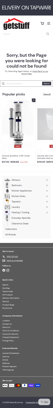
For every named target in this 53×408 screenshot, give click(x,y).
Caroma (5, 356)
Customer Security (10, 334)
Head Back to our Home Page (34, 72)
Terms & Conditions (10, 330)
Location (6, 320)
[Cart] (42, 23)
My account (7, 308)
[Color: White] (39, 151)
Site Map (6, 288)
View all (47, 94)
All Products (7, 295)
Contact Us (7, 324)
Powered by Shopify (34, 402)
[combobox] (26, 33)
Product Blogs (8, 305)
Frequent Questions (10, 337)
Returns (5, 301)
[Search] (48, 33)
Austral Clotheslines (10, 353)
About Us (6, 327)
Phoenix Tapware (9, 366)
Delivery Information (10, 298)
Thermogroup (8, 370)
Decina (5, 360)
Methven (6, 363)
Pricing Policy (8, 340)
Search (46, 83)
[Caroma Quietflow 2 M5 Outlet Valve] (17, 131)
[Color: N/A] (4, 151)
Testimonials (7, 291)
